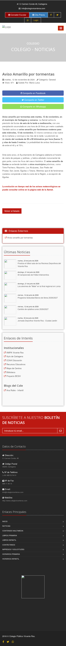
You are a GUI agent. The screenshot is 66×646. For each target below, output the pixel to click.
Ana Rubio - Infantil (14, 390)
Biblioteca (10, 372)
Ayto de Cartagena (14, 356)
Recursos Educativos (15, 364)
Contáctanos (8, 544)
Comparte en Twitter (34, 99)
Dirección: (9, 455)
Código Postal (10, 463)
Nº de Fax (9, 480)
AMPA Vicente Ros (15, 352)
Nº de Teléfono (10, 472)
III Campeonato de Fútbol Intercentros (33, 274)
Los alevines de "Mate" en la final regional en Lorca (39, 286)
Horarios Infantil (10, 559)
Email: (7, 489)
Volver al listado (11, 210)
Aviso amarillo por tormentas (20, 237)
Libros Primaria (9, 535)
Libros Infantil (9, 540)
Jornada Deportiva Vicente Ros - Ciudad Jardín (37, 320)
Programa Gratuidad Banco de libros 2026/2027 (38, 297)
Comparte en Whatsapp (34, 106)
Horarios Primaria (11, 554)
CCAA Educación (14, 360)
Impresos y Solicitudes (13, 549)
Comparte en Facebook (33, 93)
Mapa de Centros (14, 368)
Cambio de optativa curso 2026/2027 (33, 309)
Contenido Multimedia (12, 530)
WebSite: (8, 497)
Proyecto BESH (13, 376)
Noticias (6, 526)
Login (36, 20)
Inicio (5, 521)
